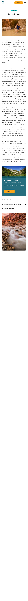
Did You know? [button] (6, 200)
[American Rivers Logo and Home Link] (5, 2)
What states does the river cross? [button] (11, 204)
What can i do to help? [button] (8, 208)
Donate (18, 2)
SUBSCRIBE (9, 191)
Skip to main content (7, 3)
